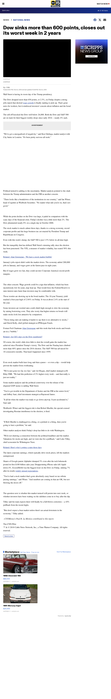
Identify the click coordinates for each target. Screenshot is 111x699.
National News (21, 20)
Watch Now (102, 4)
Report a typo (8, 536)
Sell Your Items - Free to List (29, 552)
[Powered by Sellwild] (68, 616)
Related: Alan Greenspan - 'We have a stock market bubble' (27, 256)
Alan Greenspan (29, 328)
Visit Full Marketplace (64, 552)
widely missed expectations (27, 470)
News (6, 20)
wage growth (28, 102)
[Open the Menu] (3, 4)
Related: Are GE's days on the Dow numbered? (22, 336)
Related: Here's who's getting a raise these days (22, 447)
